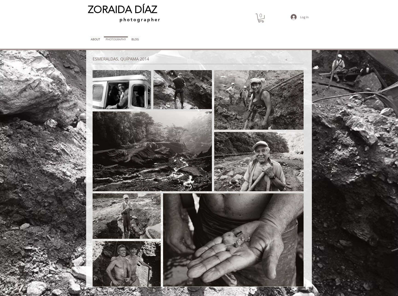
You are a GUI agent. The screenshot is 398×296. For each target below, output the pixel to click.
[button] (261, 18)
